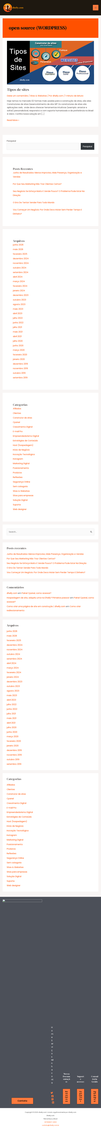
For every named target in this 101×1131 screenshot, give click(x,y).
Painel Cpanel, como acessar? (36, 593)
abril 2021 (17, 336)
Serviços (52, 1048)
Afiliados (17, 408)
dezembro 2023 (20, 295)
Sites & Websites (38, 95)
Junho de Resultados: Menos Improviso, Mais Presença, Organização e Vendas (45, 554)
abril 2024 (17, 276)
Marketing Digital (21, 463)
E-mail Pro (18, 431)
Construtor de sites (22, 417)
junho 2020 (18, 345)
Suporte (17, 504)
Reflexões (17, 477)
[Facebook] (52, 1096)
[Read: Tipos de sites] (50, 62)
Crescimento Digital (22, 426)
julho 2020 (18, 341)
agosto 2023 (19, 304)
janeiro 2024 (19, 290)
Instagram (18, 458)
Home (52, 1032)
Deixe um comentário (17, 95)
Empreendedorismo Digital (26, 436)
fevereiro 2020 (20, 354)
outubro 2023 (19, 299)
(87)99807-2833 (50, 1122)
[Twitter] (51, 1092)
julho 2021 (17, 327)
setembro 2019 (20, 377)
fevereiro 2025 (20, 254)
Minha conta (52, 1071)
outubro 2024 (19, 267)
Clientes (17, 413)
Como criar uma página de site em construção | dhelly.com (36, 606)
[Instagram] (52, 1099)
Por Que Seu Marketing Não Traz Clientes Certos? (37, 184)
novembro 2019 (20, 368)
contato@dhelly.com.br (50, 1125)
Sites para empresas (23, 495)
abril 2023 (17, 313)
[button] (22, 1101)
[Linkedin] (53, 1102)
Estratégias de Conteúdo (25, 440)
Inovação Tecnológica (24, 454)
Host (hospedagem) (23, 445)
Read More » (13, 120)
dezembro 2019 (20, 363)
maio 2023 (18, 309)
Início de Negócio (21, 449)
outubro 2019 (19, 373)
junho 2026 (18, 244)
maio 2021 (18, 331)
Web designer (20, 509)
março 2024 (19, 281)
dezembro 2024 (21, 258)
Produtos (17, 472)
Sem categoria (20, 486)
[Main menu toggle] (95, 7)
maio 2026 (18, 249)
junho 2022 (18, 322)
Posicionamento (21, 468)
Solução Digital (20, 500)
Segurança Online (21, 481)
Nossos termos (66, 1096)
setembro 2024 (20, 272)
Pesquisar (11, 141)
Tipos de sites (18, 89)
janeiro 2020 (19, 359)
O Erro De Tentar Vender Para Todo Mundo (33, 202)
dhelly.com (12, 593)
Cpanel (16, 422)
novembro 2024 (21, 263)
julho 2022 (18, 318)
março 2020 (19, 350)
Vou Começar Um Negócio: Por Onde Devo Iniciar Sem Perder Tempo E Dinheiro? (46, 572)
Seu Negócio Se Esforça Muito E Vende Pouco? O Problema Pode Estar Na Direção (47, 563)
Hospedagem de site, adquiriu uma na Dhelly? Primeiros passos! (38, 597)
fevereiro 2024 (20, 286)
